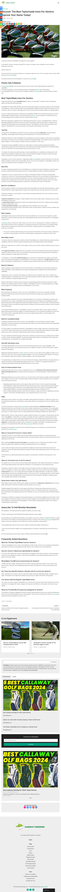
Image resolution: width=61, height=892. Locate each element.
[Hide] (0, 29)
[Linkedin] (10, 24)
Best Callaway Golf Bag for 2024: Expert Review (17, 712)
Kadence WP (44, 886)
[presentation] (15, 630)
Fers (38, 89)
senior (10, 75)
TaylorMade (6, 86)
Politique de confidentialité (30, 876)
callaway (5, 795)
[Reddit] (7, 24)
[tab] (6, 676)
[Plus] (21, 24)
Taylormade (8, 601)
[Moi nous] (14, 24)
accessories (29, 423)
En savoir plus (7, 715)
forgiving (5, 222)
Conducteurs (30, 848)
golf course (14, 429)
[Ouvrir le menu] (58, 3)
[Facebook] (1, 8)
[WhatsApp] (19, 24)
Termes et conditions (30, 874)
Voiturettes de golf (30, 861)
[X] (30, 890)
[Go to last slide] (3, 636)
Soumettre (30, 744)
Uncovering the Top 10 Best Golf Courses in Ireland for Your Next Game (46, 607)
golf (32, 78)
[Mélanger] (16, 24)
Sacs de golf (30, 859)
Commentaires (15, 791)
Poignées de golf (30, 857)
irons (3, 601)
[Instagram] (33, 890)
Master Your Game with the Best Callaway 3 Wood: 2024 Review (21, 719)
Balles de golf (30, 855)
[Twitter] (5, 24)
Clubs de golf (30, 846)
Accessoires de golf (30, 865)
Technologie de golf (30, 863)
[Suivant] (58, 636)
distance (33, 115)
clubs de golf (48, 519)
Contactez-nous (30, 878)
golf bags (9, 795)
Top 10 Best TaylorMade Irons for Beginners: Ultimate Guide (20, 727)
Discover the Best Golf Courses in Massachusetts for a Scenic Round (15, 607)
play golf (55, 594)
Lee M (4, 18)
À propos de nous (30, 880)
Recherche (54, 661)
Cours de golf (30, 868)
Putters (30, 853)
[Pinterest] (12, 24)
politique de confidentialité (30, 670)
